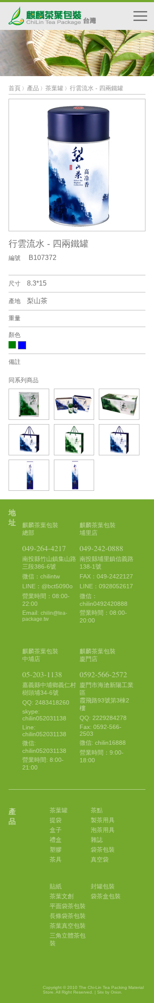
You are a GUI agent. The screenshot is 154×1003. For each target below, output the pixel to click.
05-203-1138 (42, 674)
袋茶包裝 (103, 849)
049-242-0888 (101, 548)
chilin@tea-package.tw (44, 616)
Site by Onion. (109, 992)
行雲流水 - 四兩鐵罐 (96, 88)
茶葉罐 (54, 88)
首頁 (15, 88)
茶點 (97, 810)
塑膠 (56, 849)
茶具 (56, 859)
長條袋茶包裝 (68, 915)
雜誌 (97, 839)
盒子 (56, 829)
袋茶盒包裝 (106, 896)
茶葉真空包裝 (68, 925)
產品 (33, 88)
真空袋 (100, 859)
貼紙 (56, 886)
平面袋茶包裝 (68, 906)
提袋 (56, 820)
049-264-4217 (44, 548)
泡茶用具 (103, 829)
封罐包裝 (103, 886)
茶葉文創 (62, 896)
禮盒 (56, 839)
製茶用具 (103, 820)
